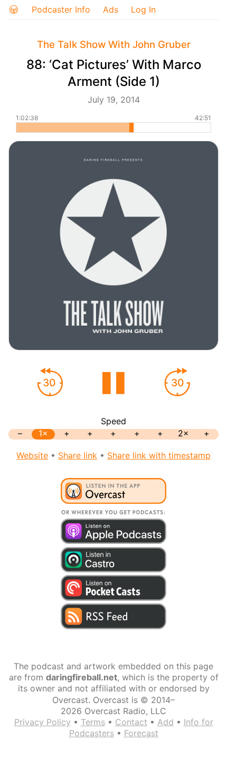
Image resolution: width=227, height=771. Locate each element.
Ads (110, 9)
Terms (93, 722)
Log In (143, 9)
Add (165, 722)
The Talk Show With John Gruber (114, 44)
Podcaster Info (61, 9)
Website (32, 455)
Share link (77, 455)
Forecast (141, 733)
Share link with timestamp (159, 455)
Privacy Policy (42, 722)
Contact (131, 722)
